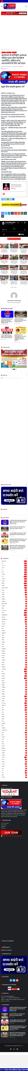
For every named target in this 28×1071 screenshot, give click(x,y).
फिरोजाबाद (4, 648)
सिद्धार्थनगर (4, 633)
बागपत (3, 635)
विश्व (2, 772)
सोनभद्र (3, 617)
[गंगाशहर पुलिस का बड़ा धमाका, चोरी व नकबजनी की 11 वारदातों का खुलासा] (7, 330)
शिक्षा (3, 572)
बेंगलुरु (3, 743)
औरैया (3, 639)
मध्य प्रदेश (4, 703)
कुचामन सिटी (4, 603)
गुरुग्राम (3, 682)
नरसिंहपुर (3, 723)
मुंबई (2, 734)
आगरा (3, 646)
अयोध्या (3, 658)
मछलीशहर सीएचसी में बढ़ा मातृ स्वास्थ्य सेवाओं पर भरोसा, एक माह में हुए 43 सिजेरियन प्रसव (7, 321)
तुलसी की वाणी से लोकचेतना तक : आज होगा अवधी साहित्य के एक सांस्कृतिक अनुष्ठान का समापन (20, 337)
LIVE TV (3, 565)
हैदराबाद (3, 748)
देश (2, 563)
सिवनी (3, 719)
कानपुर (3, 655)
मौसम (3, 775)
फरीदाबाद (3, 687)
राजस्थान (14, 52)
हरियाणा (3, 676)
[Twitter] (5, 213)
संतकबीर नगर (4, 619)
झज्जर (3, 689)
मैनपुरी (3, 662)
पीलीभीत (3, 651)
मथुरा (3, 644)
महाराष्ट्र (3, 752)
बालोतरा (3, 52)
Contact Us (3, 828)
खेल (2, 770)
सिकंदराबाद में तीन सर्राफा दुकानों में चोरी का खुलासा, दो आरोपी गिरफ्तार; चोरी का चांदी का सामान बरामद (18, 547)
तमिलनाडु (3, 750)
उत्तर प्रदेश (4, 610)
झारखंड (3, 737)
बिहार (3, 741)
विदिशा (3, 716)
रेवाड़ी (3, 680)
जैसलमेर (3, 599)
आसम (3, 739)
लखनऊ (3, 621)
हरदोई (3, 637)
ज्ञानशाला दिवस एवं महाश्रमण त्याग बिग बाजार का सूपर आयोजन (20, 320)
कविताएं (3, 766)
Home (3, 49)
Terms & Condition (5, 823)
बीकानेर (3, 583)
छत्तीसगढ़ (3, 755)
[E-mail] (4, 194)
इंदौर (3, 725)
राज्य (3, 576)
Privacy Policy (4, 824)
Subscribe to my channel (14, 238)
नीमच (3, 709)
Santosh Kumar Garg (7, 66)
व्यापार (3, 759)
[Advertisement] (14, 33)
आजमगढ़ (3, 660)
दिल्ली (3, 732)
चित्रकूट (3, 667)
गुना (2, 712)
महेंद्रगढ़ (3, 678)
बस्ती (3, 612)
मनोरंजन (3, 763)
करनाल (3, 691)
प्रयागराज (4, 624)
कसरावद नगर (4, 730)
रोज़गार (3, 761)
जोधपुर (3, 594)
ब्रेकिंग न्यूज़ (8, 49)
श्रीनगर (3, 673)
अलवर (3, 590)
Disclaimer (3, 826)
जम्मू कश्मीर (4, 669)
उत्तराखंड (3, 696)
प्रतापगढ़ (3, 653)
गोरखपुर (3, 642)
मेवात (3, 608)
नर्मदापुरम (3, 728)
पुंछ (2, 671)
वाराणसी (3, 630)
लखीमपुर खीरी (4, 615)
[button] (16, 242)
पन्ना (3, 707)
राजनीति (3, 574)
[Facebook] (2, 213)
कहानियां (3, 777)
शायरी (3, 768)
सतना (3, 721)
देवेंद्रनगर (4, 705)
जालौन (3, 626)
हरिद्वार (3, 700)
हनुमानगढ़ (3, 601)
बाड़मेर (3, 596)
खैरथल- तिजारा (5, 587)
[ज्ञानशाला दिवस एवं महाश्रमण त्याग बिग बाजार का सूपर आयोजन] (21, 314)
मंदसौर (3, 714)
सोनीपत (3, 694)
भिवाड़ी (3, 585)
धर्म (2, 569)
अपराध (3, 567)
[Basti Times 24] (9, 6)
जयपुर (3, 592)
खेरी (2, 628)
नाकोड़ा (3, 606)
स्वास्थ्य (3, 757)
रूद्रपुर (3, 698)
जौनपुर (3, 664)
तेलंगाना (3, 746)
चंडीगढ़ (3, 685)
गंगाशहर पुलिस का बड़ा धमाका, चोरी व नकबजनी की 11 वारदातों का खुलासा (6, 336)
